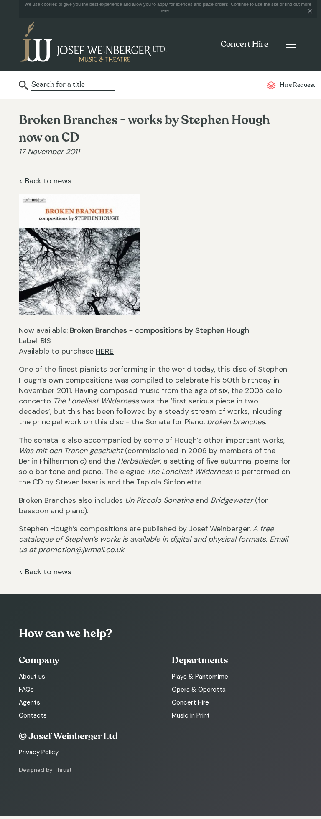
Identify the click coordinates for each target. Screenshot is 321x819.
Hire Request (297, 85)
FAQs (26, 689)
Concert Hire (244, 44)
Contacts (33, 715)
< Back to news (45, 181)
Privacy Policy (39, 752)
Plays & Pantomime (200, 676)
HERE (105, 351)
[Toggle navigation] (291, 44)
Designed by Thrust (45, 769)
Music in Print (191, 715)
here (164, 10)
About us (32, 676)
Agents (29, 702)
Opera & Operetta (199, 689)
